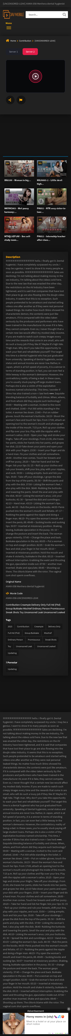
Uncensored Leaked (54, 612)
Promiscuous (57, 608)
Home (13, 40)
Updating (12, 653)
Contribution (25, 40)
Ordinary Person (41, 608)
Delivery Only (38, 604)
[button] (35, 76)
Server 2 (30, 51)
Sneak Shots (12, 612)
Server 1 (13, 51)
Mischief (27, 608)
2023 (10, 626)
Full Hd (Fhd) (53, 604)
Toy (22, 612)
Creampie (25, 604)
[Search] (64, 14)
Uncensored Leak (33, 612)
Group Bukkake (14, 608)
